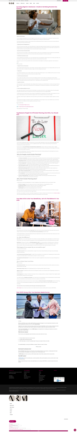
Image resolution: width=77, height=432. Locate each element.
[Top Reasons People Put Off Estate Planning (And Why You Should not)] (38, 128)
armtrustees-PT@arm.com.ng (24, 104)
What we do (12, 405)
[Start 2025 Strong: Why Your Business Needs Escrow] (38, 306)
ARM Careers (12, 407)
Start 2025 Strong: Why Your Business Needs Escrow (33, 292)
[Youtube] (57, 373)
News (11, 412)
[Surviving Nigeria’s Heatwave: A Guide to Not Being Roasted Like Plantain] (38, 22)
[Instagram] (63, 373)
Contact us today (56, 193)
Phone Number (11, 425)
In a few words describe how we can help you (15, 429)
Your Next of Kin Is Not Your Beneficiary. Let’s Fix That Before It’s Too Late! (37, 199)
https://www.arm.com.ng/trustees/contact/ (26, 106)
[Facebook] (55, 373)
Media (11, 410)
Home (11, 403)
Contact (11, 414)
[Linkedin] (65, 373)
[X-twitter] (60, 373)
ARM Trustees (19, 287)
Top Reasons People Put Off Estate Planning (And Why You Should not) (37, 113)
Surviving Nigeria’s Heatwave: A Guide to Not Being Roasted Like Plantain (36, 7)
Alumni (11, 409)
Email (10, 426)
